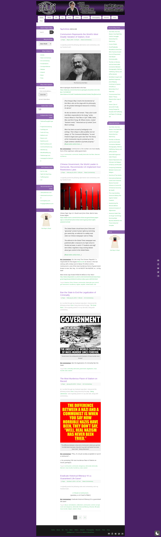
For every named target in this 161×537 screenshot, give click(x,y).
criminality (70, 368)
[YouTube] (158, 268)
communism (68, 154)
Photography (96, 17)
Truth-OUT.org (44, 132)
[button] (157, 533)
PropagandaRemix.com (46, 203)
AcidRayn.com (71, 532)
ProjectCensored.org (46, 126)
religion (70, 509)
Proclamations (44, 63)
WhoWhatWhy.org (45, 152)
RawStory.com (44, 141)
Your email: (42, 88)
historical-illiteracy (84, 507)
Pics (62, 17)
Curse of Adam (113, 44)
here (72, 305)
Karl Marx (91, 154)
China (71, 282)
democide (86, 154)
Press (114, 17)
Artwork (85, 17)
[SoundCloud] (158, 276)
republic (83, 284)
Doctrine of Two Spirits (115, 175)
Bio (56, 17)
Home (41, 17)
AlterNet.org (43, 149)
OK (51, 32)
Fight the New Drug (45, 174)
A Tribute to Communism (80, 493)
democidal (88, 466)
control (93, 505)
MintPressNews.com (46, 144)
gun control (95, 282)
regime (78, 284)
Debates (42, 69)
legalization (90, 368)
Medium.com (44, 135)
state (66, 370)
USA (95, 284)
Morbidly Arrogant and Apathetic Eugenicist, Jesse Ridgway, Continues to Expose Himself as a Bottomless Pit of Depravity (115, 84)
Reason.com (43, 138)
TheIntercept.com (45, 155)
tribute (79, 509)
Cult (64, 507)
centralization (72, 505)
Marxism (97, 154)
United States (89, 284)
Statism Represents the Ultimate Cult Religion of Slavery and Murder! (115, 162)
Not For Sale (43, 171)
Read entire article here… (73, 144)
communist (75, 154)
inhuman (91, 507)
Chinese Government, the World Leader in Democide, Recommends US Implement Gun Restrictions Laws (80, 167)
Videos (77, 17)
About (49, 17)
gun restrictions (64, 284)
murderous (63, 156)
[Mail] (158, 260)
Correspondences (45, 66)
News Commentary (86, 40)
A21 (41, 180)
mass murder (69, 468)
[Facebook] (158, 264)
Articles (42, 55)
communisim (82, 282)
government (82, 368)
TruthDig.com (44, 129)
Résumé (106, 17)
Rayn (63, 40)
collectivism (80, 505)
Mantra (85, 532)
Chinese (75, 282)
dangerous (82, 466)
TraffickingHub (44, 177)
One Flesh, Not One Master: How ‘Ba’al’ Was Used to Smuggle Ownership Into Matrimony (115, 36)
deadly (81, 154)
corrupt (98, 505)
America (67, 282)
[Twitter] (158, 272)
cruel (61, 507)
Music (69, 17)
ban (66, 368)
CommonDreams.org (46, 147)
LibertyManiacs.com (46, 192)
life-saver (97, 507)
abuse (66, 505)
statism (70, 370)
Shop (41, 21)
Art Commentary (88, 298)
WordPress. (91, 532)
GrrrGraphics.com (45, 200)
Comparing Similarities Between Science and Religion (115, 170)
